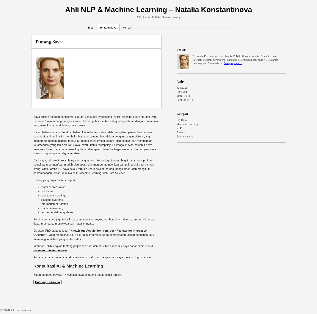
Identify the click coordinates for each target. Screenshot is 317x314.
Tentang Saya (108, 27)
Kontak (127, 27)
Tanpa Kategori (186, 136)
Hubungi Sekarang (47, 282)
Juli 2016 (182, 87)
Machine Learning (187, 124)
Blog (91, 27)
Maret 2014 (183, 95)
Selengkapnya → (233, 63)
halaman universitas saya (50, 250)
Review (181, 132)
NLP (179, 128)
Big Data (182, 120)
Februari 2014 (185, 100)
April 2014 (183, 91)
